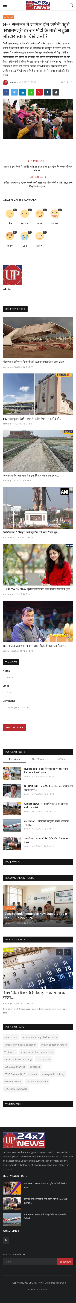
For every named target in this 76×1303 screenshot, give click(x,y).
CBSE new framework (15, 1088)
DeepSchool (10, 1037)
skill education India (37, 1081)
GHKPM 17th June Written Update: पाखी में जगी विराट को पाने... (48, 788)
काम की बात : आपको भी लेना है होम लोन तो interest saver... (46, 840)
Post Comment (14, 727)
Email (6, 685)
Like (10, 223)
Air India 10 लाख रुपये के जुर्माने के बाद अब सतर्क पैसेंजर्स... (46, 823)
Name (6, 670)
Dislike (24, 223)
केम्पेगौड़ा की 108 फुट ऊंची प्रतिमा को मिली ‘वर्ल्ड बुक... (31, 532)
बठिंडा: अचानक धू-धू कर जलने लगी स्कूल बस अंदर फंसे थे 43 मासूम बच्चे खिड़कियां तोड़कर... (38, 184)
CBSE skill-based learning (17, 1059)
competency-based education (20, 1044)
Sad (25, 245)
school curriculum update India (37, 1052)
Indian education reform (54, 1044)
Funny (54, 223)
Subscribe (65, 1261)
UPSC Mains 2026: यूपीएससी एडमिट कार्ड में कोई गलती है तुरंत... (37, 589)
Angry (10, 245)
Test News (10, 1052)
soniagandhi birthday (53, 1074)
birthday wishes (13, 1081)
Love (39, 223)
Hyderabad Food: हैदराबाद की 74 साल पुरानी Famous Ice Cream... (46, 770)
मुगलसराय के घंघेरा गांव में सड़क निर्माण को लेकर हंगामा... (31, 475)
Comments (10, 662)
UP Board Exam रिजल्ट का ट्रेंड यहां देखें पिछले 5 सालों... (45, 1185)
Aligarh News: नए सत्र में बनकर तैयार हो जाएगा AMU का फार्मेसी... (46, 805)
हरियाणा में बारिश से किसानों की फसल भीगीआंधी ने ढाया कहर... (34, 362)
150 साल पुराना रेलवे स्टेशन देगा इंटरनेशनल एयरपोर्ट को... (32, 418)
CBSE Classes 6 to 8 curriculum (20, 1074)
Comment (9, 700)
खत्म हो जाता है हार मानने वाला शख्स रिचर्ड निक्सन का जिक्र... (34, 646)
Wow (39, 245)
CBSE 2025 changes (14, 1066)
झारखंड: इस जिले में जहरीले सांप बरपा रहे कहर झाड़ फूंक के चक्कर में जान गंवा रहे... (38, 168)
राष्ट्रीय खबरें (8, 17)
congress (35, 1066)
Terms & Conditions (36, 1289)
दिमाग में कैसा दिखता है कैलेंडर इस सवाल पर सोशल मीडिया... (34, 995)
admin (13, 82)
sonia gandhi (43, 1059)
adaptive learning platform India (39, 1037)
